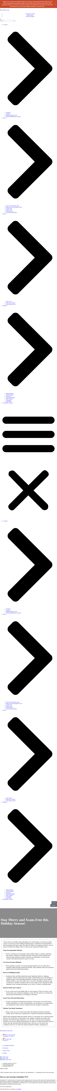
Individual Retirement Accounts (13, 116)
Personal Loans (9, 211)
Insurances (8, 396)
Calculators (8, 400)
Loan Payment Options (11, 212)
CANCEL (18, 1089)
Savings (8, 114)
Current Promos (9, 395)
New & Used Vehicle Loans (12, 205)
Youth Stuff (8, 401)
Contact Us (5, 1040)
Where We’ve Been (10, 303)
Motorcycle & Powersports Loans (14, 207)
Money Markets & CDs (11, 115)
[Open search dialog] (0, 19)
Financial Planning (10, 397)
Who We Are (9, 301)
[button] (28, 462)
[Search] (14, 20)
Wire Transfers (9, 399)
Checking (8, 112)
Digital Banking (9, 393)
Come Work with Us (11, 304)
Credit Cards (9, 208)
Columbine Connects (8, 403)
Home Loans (9, 209)
